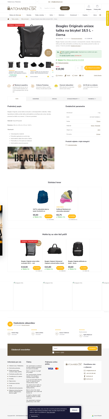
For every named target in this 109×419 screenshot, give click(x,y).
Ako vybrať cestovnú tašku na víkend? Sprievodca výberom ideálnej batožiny (33, 386)
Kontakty (11, 379)
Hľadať (65, 8)
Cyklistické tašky (72, 145)
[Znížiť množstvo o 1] (82, 69)
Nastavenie (34, 416)
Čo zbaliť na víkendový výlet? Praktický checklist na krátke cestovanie (33, 396)
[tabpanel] (42, 203)
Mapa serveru (12, 381)
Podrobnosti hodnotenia (76, 38)
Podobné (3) (91, 98)
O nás (10, 385)
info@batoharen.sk (91, 370)
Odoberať (92, 348)
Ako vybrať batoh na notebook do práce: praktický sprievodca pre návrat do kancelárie (33, 367)
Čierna (98, 121)
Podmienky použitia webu (15, 374)
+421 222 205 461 (91, 373)
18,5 (99, 130)
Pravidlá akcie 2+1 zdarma (15, 376)
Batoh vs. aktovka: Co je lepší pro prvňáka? (33, 371)
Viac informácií (51, 412)
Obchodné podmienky (14, 368)
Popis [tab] (16, 98)
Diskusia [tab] (54, 98)
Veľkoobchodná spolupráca (16, 388)
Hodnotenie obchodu (14, 383)
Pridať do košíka (94, 68)
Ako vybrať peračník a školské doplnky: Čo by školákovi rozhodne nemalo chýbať (33, 376)
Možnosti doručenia (63, 63)
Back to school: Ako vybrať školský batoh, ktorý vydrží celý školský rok (34, 391)
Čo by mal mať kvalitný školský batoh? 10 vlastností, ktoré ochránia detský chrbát (34, 381)
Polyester (97, 126)
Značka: (97, 75)
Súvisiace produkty (72, 98)
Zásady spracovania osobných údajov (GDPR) (15, 371)
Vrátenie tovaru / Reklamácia (14, 2)
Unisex (98, 134)
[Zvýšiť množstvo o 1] (82, 67)
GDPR (62, 352)
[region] (30, 74)
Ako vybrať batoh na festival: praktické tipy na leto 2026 (33, 400)
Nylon (92, 126)
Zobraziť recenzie (25, 325)
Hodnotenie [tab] (36, 98)
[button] (27, 296)
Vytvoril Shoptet (97, 415)
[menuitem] (16, 15)
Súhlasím (74, 410)
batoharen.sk (89, 376)
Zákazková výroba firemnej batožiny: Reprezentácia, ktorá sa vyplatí (15, 392)
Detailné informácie (75, 46)
